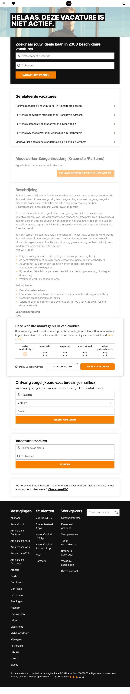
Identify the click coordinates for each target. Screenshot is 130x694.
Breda (13, 576)
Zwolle (14, 664)
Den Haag (16, 588)
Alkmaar (15, 517)
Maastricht (16, 626)
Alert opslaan (65, 419)
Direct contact (69, 571)
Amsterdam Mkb (20, 540)
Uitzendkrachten (71, 517)
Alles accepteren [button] (97, 366)
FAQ (38, 554)
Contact (23, 676)
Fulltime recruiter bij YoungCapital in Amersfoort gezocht (49, 105)
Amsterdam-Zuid (20, 553)
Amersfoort (17, 524)
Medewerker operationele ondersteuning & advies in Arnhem (51, 141)
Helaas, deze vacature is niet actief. (85, 173)
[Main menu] (3, 3)
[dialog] (65, 347)
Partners (41, 560)
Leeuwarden (17, 614)
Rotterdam (16, 645)
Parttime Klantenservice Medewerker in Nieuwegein (46, 123)
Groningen (16, 601)
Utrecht (14, 658)
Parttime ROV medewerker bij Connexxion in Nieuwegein (49, 132)
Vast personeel (69, 534)
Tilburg (14, 652)
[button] (29, 366)
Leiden (14, 620)
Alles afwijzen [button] (62, 366)
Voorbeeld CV (44, 517)
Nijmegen (15, 639)
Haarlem (15, 607)
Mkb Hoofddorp (19, 633)
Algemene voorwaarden (103, 673)
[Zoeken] (125, 3)
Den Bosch (16, 582)
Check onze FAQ (58, 489)
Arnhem (15, 569)
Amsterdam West (20, 547)
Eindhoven (16, 595)
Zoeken (65, 464)
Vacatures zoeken (35, 75)
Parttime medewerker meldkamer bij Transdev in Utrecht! (49, 114)
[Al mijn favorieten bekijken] (13, 3)
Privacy (14, 676)
